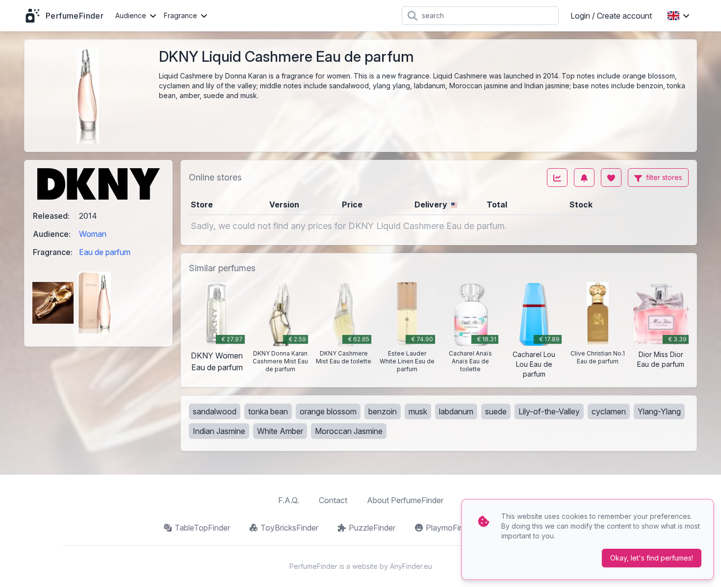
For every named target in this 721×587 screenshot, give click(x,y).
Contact (333, 500)
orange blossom (328, 411)
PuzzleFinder (372, 528)
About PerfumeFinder (405, 500)
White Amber (280, 431)
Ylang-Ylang (659, 411)
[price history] (557, 177)
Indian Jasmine (219, 431)
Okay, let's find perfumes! (651, 558)
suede (496, 411)
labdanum (456, 411)
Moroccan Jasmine (349, 431)
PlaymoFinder (450, 528)
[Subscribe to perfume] (584, 177)
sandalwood (214, 411)
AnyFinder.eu (411, 566)
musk (418, 411)
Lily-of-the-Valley (549, 411)
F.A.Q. (288, 500)
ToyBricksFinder (289, 528)
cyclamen (609, 411)
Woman (92, 234)
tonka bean (268, 411)
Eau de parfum (104, 252)
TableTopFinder (202, 528)
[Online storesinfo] (251, 177)
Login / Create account (611, 16)
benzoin (382, 411)
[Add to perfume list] (611, 177)
